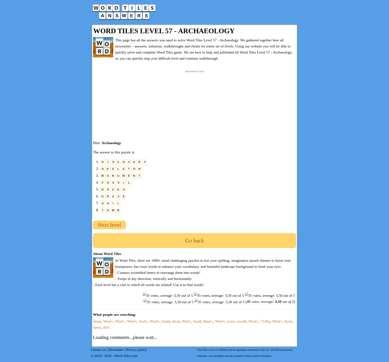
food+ (143, 321)
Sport (288, 321)
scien (231, 321)
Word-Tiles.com (125, 356)
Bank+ (208, 321)
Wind (186, 321)
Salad (166, 321)
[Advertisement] (194, 101)
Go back (194, 241)
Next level (109, 225)
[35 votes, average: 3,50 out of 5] (168, 295)
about (97, 321)
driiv (106, 327)
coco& (241, 321)
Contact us (98, 350)
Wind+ (108, 321)
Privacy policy (136, 350)
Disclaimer (116, 350)
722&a (265, 321)
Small (197, 321)
